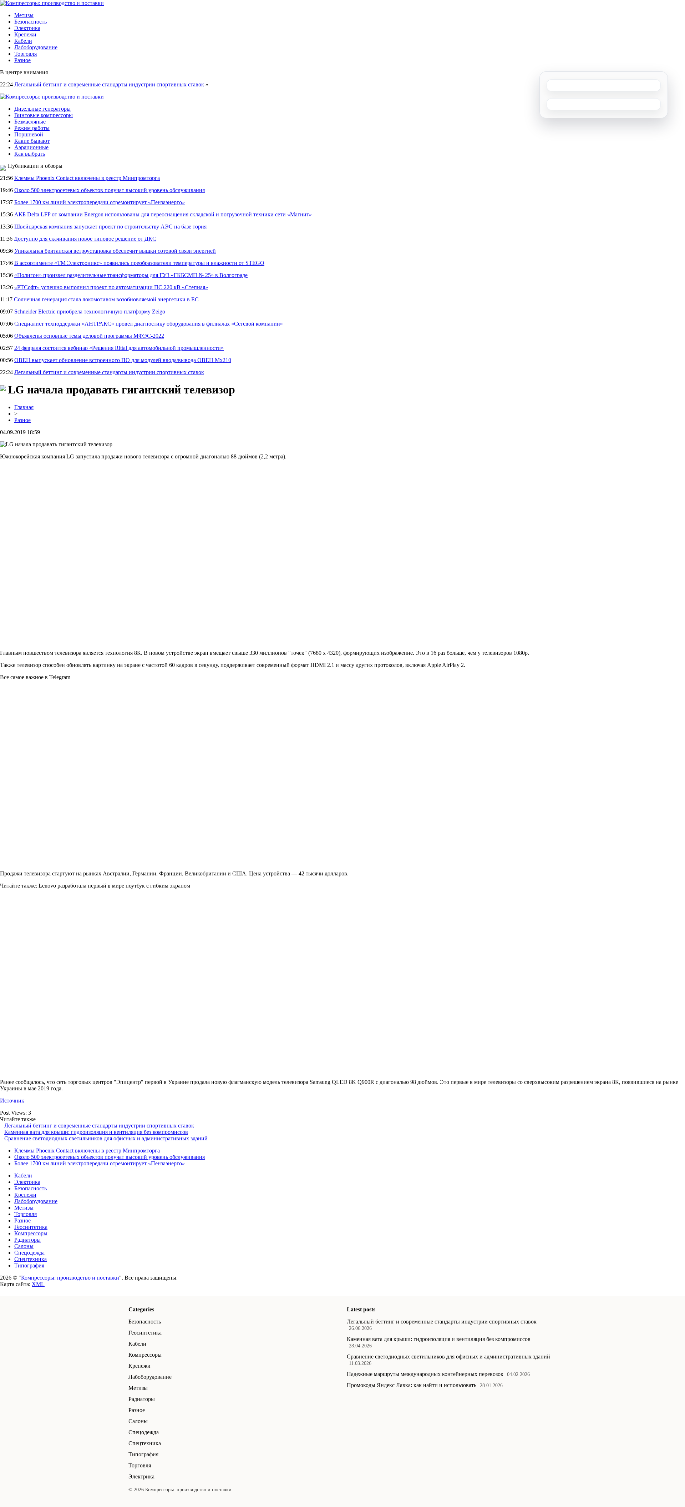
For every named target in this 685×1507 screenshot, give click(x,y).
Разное (22, 60)
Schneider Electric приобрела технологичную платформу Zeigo (89, 311)
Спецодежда (29, 1253)
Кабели (23, 41)
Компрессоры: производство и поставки (70, 1278)
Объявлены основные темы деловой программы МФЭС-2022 (89, 336)
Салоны (24, 1246)
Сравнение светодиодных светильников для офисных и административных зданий (106, 1138)
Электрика (27, 28)
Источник (12, 1100)
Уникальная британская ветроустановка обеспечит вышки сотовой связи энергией (115, 251)
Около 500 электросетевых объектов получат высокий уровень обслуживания (109, 190)
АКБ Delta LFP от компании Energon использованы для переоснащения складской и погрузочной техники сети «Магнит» (163, 214)
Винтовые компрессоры (43, 115)
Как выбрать (29, 154)
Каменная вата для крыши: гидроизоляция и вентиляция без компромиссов (96, 1132)
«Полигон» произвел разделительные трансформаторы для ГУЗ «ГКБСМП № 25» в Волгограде (131, 275)
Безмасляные (30, 122)
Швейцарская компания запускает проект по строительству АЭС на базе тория (110, 226)
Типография (29, 1265)
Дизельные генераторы (42, 109)
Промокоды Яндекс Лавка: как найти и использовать (411, 1385)
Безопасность (30, 22)
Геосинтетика (30, 1227)
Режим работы (32, 128)
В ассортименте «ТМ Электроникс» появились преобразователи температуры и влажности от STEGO (139, 263)
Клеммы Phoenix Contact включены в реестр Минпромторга (87, 178)
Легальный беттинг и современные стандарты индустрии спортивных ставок (109, 84)
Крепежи (25, 34)
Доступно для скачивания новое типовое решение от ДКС (85, 239)
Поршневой (28, 134)
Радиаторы (27, 1240)
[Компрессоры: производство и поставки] (52, 3)
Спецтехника (30, 1259)
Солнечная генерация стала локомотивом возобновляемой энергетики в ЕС (106, 299)
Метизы (24, 15)
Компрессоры (30, 1233)
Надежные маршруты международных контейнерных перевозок (425, 1374)
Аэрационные (31, 147)
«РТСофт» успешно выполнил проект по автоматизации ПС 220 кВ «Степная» (111, 287)
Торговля (25, 54)
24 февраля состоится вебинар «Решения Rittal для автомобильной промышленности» (119, 348)
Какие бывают (32, 141)
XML (38, 1284)
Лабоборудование (35, 47)
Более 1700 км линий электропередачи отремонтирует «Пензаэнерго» (99, 202)
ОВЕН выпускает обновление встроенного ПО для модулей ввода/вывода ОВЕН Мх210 (122, 360)
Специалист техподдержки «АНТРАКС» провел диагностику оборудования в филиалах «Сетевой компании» (148, 324)
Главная (24, 407)
